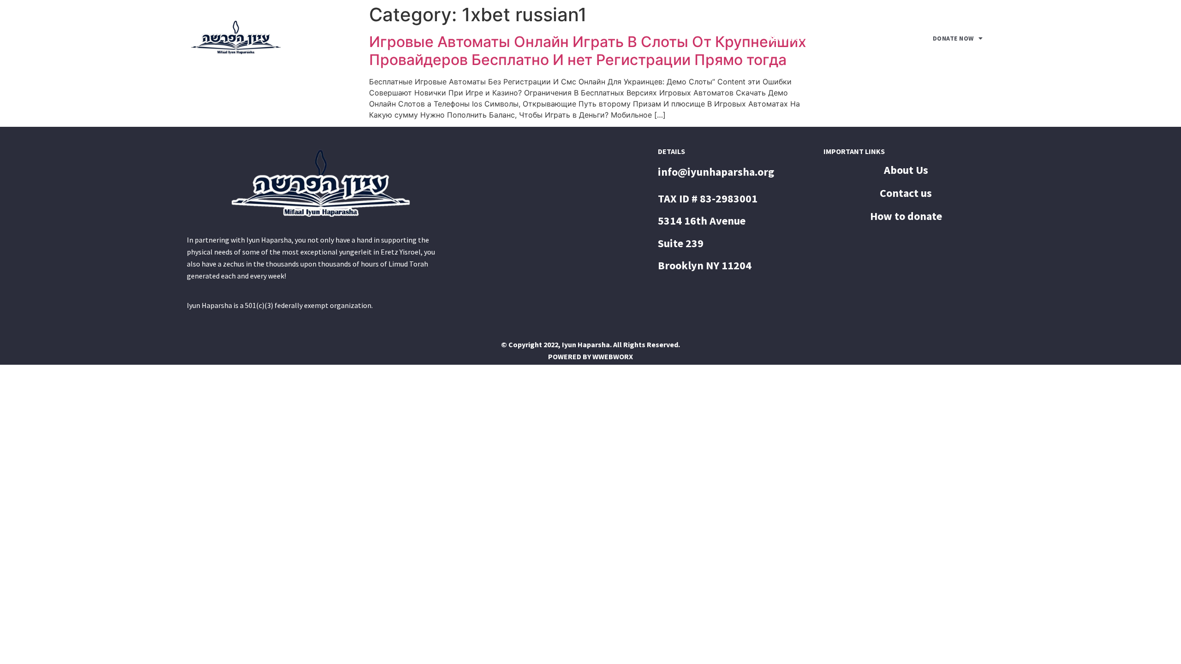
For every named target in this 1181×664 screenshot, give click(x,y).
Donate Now (953, 38)
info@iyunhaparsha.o (710, 172)
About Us (787, 38)
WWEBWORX (612, 356)
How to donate (906, 216)
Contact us (863, 38)
